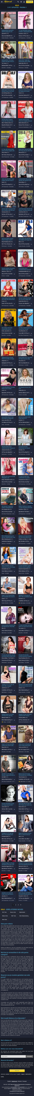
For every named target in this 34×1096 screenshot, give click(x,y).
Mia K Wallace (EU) (6, 122)
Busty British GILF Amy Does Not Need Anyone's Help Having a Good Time (25, 359)
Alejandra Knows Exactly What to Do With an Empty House (8, 359)
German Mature (22, 392)
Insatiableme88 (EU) (23, 271)
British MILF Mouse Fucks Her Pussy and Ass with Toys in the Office (25, 151)
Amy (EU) (21, 360)
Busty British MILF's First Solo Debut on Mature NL (8, 417)
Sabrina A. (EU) (5, 271)
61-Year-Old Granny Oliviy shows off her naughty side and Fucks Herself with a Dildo (8, 151)
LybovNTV (4, 33)
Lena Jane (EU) (5, 420)
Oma (3, 333)
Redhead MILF (5, 65)
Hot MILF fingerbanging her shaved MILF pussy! (25, 328)
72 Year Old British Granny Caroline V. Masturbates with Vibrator (25, 32)
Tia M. (20, 93)
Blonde (24, 422)
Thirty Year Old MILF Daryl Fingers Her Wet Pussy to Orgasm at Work (8, 180)
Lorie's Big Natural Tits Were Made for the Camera (8, 388)
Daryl (3, 182)
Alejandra (4, 360)
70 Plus (24, 35)
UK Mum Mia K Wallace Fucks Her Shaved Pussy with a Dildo (7, 121)
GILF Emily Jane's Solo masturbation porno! (7, 328)
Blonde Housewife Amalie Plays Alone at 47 (25, 417)
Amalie (20, 420)
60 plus (27, 125)
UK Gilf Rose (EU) (6, 93)
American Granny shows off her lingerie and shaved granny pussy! (25, 91)
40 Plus (6, 95)
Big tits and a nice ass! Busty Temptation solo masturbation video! (8, 478)
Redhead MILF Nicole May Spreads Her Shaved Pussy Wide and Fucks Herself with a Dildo (25, 181)
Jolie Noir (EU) (22, 212)
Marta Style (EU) (22, 122)
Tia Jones (4, 63)
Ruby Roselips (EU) (6, 241)
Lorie (3, 390)
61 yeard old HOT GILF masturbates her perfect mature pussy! (24, 478)
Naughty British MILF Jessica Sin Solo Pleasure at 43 (8, 448)
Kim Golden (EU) (6, 509)
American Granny (23, 95)
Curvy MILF (21, 333)
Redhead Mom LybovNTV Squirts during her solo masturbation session (8, 32)
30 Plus (10, 65)
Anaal (26, 154)
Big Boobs (21, 214)
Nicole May (21, 182)
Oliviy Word (4, 152)
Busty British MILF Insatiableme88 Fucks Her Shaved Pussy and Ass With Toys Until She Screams (25, 270)
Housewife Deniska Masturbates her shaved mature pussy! (24, 448)
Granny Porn (22, 125)
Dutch (3, 303)
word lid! (29, 1)
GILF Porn (4, 244)
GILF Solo (4, 154)
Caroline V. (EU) (22, 33)
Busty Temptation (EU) (7, 479)
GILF (3, 95)
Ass (5, 35)
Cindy (3, 301)
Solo (3, 35)
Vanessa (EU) (5, 212)
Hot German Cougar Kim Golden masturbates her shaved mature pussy (7, 508)
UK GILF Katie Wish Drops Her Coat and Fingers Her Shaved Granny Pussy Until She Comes (25, 300)
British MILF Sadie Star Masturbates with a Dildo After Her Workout (24, 61)
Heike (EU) (21, 390)
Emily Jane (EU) (5, 331)
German (3, 214)
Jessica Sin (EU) (5, 449)
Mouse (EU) (21, 152)
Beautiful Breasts (6, 125)
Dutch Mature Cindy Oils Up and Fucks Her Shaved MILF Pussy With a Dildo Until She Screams (8, 300)
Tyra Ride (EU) (22, 331)
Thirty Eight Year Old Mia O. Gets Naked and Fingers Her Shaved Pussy (25, 240)
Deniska (20, 449)
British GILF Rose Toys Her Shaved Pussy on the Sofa (8, 90)
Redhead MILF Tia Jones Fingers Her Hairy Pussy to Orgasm (8, 61)
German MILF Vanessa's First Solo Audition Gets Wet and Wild (8, 210)
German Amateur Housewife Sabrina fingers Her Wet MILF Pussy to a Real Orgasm (8, 270)
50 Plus (23, 154)
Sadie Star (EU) (22, 63)
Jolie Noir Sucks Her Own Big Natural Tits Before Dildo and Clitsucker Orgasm (25, 210)
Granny (20, 35)
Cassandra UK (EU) (23, 479)
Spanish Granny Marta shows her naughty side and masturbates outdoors (25, 121)
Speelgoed (4, 362)
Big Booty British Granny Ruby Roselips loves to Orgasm (7, 240)
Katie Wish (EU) (22, 301)
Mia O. (20, 241)
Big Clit (10, 184)
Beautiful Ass (9, 35)
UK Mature (4, 422)
